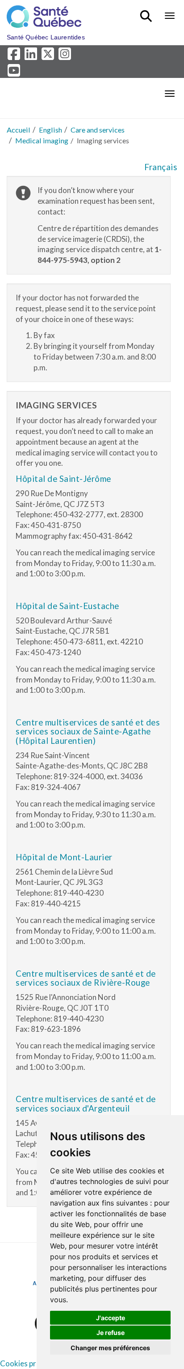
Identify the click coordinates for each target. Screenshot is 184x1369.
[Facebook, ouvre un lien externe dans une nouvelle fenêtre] (15, 56)
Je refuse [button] (110, 1332)
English (50, 129)
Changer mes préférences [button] (110, 1348)
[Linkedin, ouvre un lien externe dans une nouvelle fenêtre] (32, 56)
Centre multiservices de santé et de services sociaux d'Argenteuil (86, 1103)
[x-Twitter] (49, 56)
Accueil (18, 129)
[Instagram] (65, 56)
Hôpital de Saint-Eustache (67, 606)
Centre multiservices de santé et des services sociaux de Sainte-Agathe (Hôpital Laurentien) (88, 731)
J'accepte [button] (110, 1318)
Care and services (98, 129)
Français (160, 167)
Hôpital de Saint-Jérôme (63, 479)
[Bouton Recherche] (147, 12)
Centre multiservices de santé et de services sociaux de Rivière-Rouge (86, 978)
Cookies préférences (35, 1363)
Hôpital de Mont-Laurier (64, 857)
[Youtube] (14, 72)
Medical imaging (41, 140)
